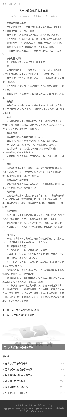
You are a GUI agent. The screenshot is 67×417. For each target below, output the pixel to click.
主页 (4, 4)
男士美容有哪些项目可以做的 (26, 310)
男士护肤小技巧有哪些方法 (18, 369)
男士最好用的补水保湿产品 (18, 375)
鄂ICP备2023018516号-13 (36, 411)
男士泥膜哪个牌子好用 (23, 315)
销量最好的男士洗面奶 (16, 387)
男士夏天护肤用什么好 (16, 393)
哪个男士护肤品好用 (15, 381)
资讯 (20, 4)
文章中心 (12, 4)
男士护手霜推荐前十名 (16, 363)
